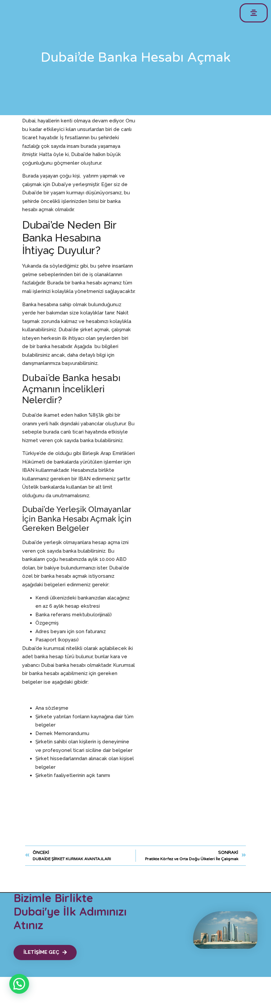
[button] (254, 12)
